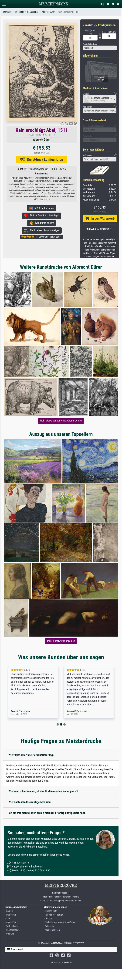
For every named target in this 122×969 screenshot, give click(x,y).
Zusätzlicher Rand (90, 44)
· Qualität (48, 918)
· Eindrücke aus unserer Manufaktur (59, 922)
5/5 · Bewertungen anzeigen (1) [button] (48, 236)
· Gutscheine (49, 926)
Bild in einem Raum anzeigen (44, 230)
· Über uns (9, 933)
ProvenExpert (27, 711)
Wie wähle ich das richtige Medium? (29, 802)
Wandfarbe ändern (43, 222)
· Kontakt (9, 911)
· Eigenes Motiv (50, 911)
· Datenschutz (11, 922)
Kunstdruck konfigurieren (44, 159)
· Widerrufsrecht (12, 926)
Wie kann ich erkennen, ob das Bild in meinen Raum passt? (43, 791)
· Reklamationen (12, 930)
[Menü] (4, 4)
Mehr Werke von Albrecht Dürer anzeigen (61, 420)
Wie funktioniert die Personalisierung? (31, 755)
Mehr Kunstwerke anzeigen (61, 640)
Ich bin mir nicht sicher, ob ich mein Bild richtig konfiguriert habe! (47, 813)
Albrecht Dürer (48, 12)
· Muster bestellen (52, 930)
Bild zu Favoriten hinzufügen (43, 215)
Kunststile (19, 12)
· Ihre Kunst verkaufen (53, 914)
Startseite (7, 12)
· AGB (7, 918)
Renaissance (32, 12)
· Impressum (10, 914)
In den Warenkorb (102, 218)
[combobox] (100, 48)
